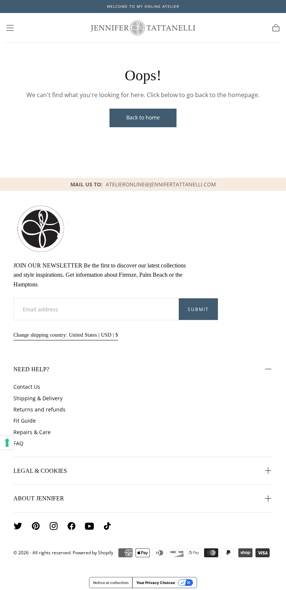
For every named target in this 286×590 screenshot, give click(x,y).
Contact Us (26, 386)
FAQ (18, 443)
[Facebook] (71, 526)
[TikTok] (107, 526)
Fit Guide (24, 420)
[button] (10, 27)
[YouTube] (89, 526)
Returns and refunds (39, 409)
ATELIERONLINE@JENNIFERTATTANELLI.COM (161, 184)
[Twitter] (18, 526)
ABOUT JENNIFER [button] (38, 498)
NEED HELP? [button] (31, 369)
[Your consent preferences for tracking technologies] (7, 443)
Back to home (143, 117)
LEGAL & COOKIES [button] (40, 471)
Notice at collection (110, 582)
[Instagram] (53, 526)
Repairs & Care (32, 432)
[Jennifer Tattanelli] (40, 228)
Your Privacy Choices (155, 582)
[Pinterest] (36, 526)
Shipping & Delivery (38, 398)
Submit (198, 309)
